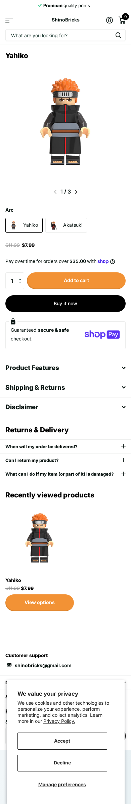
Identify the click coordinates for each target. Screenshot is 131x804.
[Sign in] (109, 20)
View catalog (9, 20)
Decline (62, 762)
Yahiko (13, 580)
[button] (22, 275)
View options (40, 602)
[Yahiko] (39, 537)
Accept (62, 741)
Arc (9, 210)
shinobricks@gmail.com (43, 665)
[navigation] (76, 192)
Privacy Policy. (59, 721)
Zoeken (118, 35)
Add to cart (76, 280)
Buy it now (65, 303)
